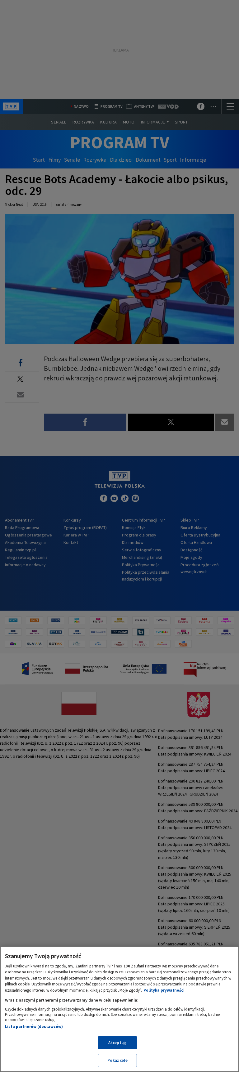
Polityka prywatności (164, 990)
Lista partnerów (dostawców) (34, 1026)
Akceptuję (117, 1042)
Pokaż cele (117, 1060)
